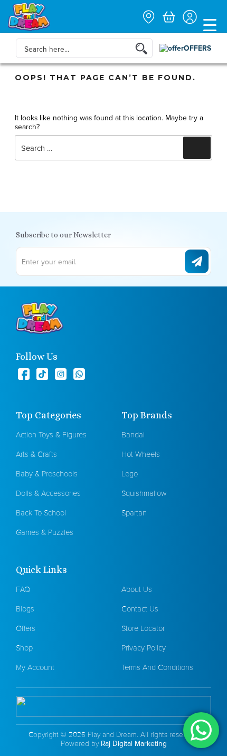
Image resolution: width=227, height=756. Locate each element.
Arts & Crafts (36, 453)
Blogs (25, 608)
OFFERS (197, 48)
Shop (24, 647)
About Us (136, 589)
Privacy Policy (143, 647)
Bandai (133, 434)
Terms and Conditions (157, 667)
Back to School (41, 512)
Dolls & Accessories (48, 493)
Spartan (134, 512)
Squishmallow (143, 493)
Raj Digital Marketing (134, 743)
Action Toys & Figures (51, 434)
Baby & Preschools (47, 473)
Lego (129, 473)
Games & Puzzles (44, 532)
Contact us (139, 608)
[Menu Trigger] (210, 24)
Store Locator (143, 628)
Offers (25, 628)
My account (35, 667)
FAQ (23, 589)
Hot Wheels (140, 453)
